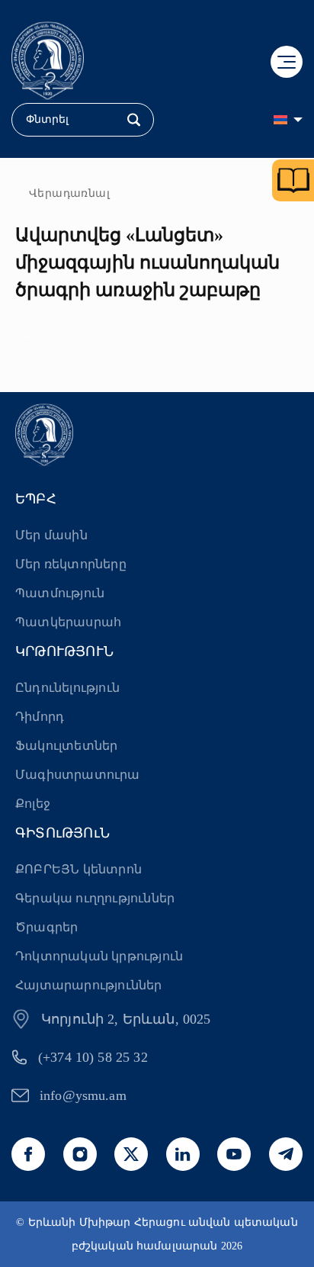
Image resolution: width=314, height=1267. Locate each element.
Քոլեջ (32, 803)
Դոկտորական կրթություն (99, 956)
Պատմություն (59, 593)
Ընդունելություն (67, 687)
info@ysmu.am (83, 1095)
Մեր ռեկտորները (71, 564)
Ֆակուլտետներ (66, 745)
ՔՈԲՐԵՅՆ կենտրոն (78, 869)
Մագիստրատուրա (77, 774)
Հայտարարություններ (88, 985)
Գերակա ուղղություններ (95, 898)
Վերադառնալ (69, 193)
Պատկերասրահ (68, 622)
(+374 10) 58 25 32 (93, 1057)
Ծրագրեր (46, 927)
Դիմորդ (39, 716)
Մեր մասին (51, 535)
